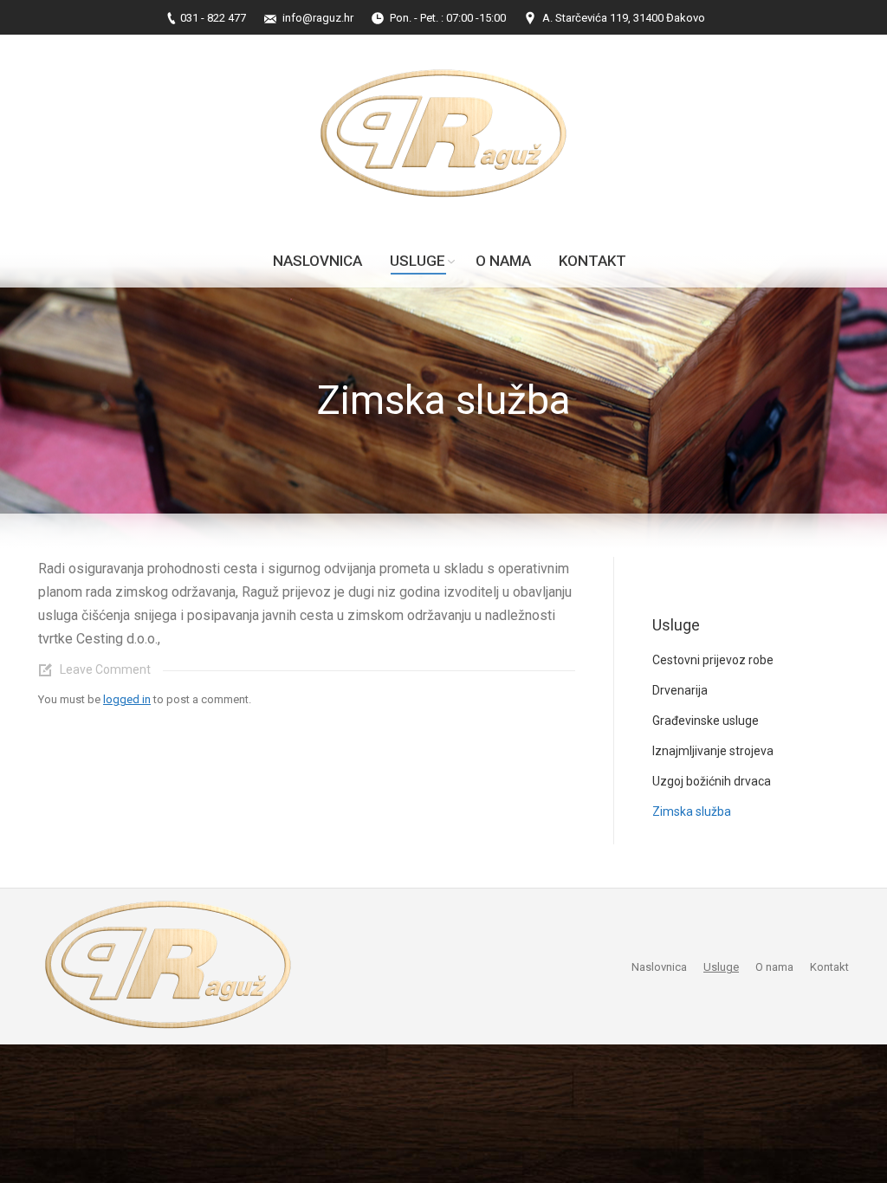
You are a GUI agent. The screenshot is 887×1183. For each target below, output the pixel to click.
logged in (127, 699)
